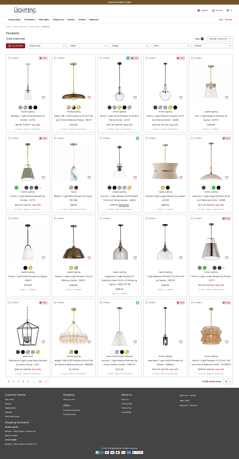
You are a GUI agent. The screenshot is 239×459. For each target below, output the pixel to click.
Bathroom (94, 19)
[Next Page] (46, 381)
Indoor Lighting (19, 26)
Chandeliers (29, 19)
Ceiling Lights (14, 19)
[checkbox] (9, 58)
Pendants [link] (46, 26)
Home (8, 26)
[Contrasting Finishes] (74, 107)
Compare (14, 58)
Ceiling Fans (58, 19)
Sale (221, 19)
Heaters (71, 19)
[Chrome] (20, 107)
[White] (21, 188)
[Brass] (79, 107)
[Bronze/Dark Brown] (30, 107)
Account (219, 10)
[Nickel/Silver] (25, 107)
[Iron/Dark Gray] (26, 188)
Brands (229, 19)
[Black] (35, 107)
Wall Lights (44, 19)
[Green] (16, 188)
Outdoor (82, 19)
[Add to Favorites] (43, 97)
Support (204, 10)
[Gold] (71, 352)
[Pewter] (31, 188)
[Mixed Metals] (69, 107)
